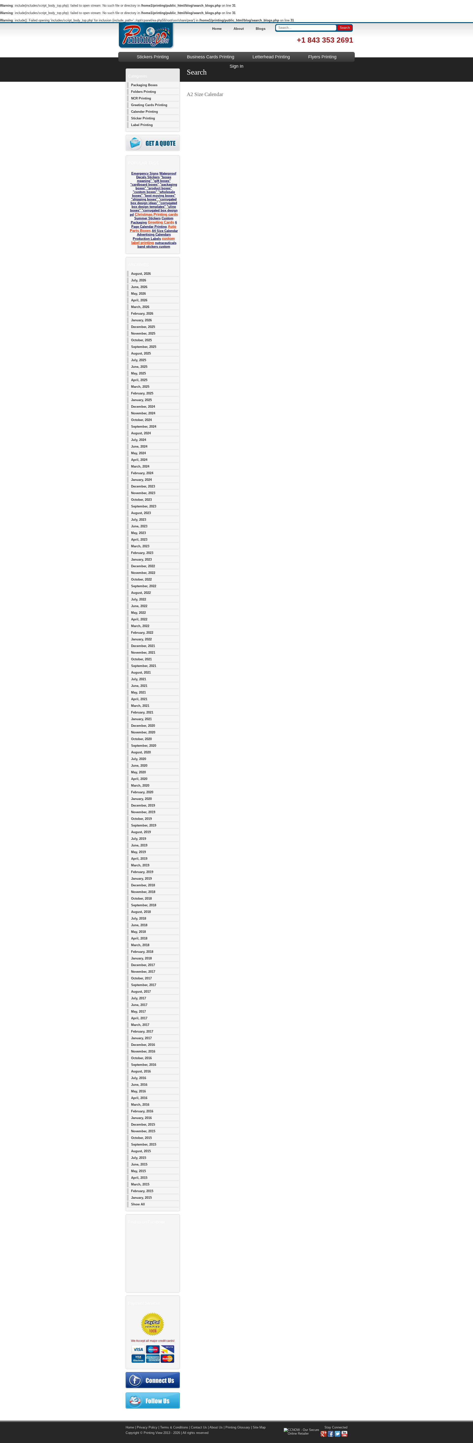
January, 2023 (141, 559)
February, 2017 (142, 1031)
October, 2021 (141, 659)
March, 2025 (140, 387)
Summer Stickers (147, 218)
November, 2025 (143, 333)
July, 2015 (138, 1158)
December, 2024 (143, 406)
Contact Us (199, 1427)
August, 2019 (141, 832)
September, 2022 (143, 586)
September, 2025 (143, 347)
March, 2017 (140, 1025)
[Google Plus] (324, 1436)
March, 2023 (140, 546)
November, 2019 (143, 812)
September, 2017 (143, 985)
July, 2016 (138, 1078)
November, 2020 (143, 732)
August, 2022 (141, 593)
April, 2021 (139, 699)
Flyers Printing (322, 56)
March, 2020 (140, 785)
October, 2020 (141, 739)
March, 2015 (140, 1184)
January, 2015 (141, 1198)
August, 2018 (141, 912)
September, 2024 (143, 426)
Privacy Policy (147, 1427)
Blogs (261, 29)
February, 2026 (142, 313)
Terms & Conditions (174, 1427)
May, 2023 (138, 533)
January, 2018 (141, 958)
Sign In (236, 66)
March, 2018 (140, 945)
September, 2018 (143, 905)
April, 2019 (139, 858)
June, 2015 (139, 1164)
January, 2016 (141, 1118)
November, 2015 (143, 1131)
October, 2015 (141, 1138)
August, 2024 (141, 433)
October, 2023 (141, 500)
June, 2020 (139, 765)
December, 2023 (143, 486)
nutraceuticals (165, 243)
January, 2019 (141, 878)
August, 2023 (141, 513)
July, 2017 (138, 998)
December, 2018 (143, 885)
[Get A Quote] (153, 150)
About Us (216, 1427)
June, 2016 (139, 1084)
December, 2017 (143, 965)
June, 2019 (139, 845)
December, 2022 (143, 566)
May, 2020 (138, 772)
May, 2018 (138, 932)
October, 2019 (141, 819)
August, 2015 (141, 1151)
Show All (138, 1204)
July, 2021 (138, 679)
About (239, 29)
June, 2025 (139, 367)
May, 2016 (138, 1091)
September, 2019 (143, 825)
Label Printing (142, 125)
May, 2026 (138, 293)
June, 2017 (139, 1005)
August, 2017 (141, 991)
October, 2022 (141, 579)
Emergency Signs (144, 173)
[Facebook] (331, 1436)
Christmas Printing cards (156, 214)
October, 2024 (141, 420)
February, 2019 (142, 872)
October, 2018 (141, 898)
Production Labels (147, 239)
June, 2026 (139, 287)
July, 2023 (138, 519)
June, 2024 (139, 446)
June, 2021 (139, 686)
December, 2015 (143, 1124)
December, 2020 (143, 726)
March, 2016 (140, 1104)
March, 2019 (140, 865)
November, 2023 (143, 493)
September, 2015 (143, 1144)
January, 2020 (141, 799)
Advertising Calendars (154, 234)
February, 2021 (142, 712)
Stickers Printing (153, 56)
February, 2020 (142, 792)
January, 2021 (141, 719)
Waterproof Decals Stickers (156, 175)
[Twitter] (337, 1436)
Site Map (259, 1427)
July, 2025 (138, 360)
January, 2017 (141, 1038)
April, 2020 (139, 779)
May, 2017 (138, 1011)
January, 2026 (141, 320)
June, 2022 (139, 606)
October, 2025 (141, 340)
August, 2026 (141, 274)
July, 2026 (138, 280)
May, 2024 (138, 453)
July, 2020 (138, 759)
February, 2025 (142, 393)
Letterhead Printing (271, 56)
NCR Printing (141, 98)
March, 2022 (140, 626)
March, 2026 (140, 307)
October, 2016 (141, 1058)
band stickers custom (153, 246)
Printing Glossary (237, 1427)
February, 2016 (142, 1111)
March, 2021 (140, 706)
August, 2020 (141, 752)
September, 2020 (143, 745)
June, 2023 (139, 526)
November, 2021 (143, 652)
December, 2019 (143, 805)
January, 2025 (141, 400)
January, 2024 (141, 480)
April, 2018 (139, 938)
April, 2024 (139, 460)
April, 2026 (139, 300)
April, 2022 (139, 619)
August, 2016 (141, 1071)
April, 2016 (139, 1098)
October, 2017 (141, 978)
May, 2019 (138, 852)
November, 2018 (143, 892)
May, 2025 (138, 373)
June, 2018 (139, 925)
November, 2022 (143, 573)
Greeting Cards (161, 222)
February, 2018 (142, 952)
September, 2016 (143, 1065)
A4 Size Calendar (165, 231)
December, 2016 (143, 1045)
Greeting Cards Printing (149, 105)
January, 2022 (141, 639)
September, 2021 (143, 666)
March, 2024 (140, 466)
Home (217, 29)
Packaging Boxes (144, 85)
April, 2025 (139, 380)
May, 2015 (138, 1171)
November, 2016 (143, 1051)
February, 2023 (142, 553)
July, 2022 (138, 599)
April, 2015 (139, 1178)
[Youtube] (344, 1436)
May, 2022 (138, 613)
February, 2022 (142, 632)
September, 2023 (143, 506)
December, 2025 (143, 327)
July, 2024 (138, 440)
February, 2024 (142, 473)
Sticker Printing (143, 118)
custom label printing (153, 240)
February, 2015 (142, 1191)
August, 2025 (141, 353)
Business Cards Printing (210, 56)
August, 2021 (141, 672)
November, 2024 (143, 413)
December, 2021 (143, 646)
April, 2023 (139, 539)
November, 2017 (143, 971)
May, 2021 (138, 692)
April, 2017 (139, 1018)
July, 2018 (138, 918)
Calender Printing (144, 111)
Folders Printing (143, 92)
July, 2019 (138, 839)
